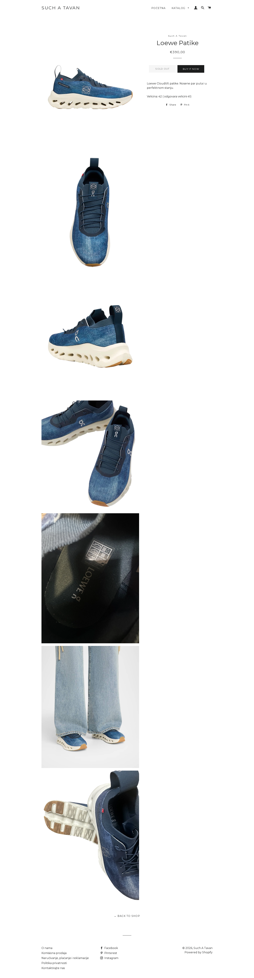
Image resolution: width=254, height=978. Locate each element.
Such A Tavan (60, 7)
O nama (46, 948)
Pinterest (110, 953)
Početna (158, 8)
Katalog (179, 8)
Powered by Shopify (199, 952)
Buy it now (191, 69)
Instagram (111, 958)
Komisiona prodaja (54, 953)
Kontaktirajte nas (53, 968)
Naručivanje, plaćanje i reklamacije (65, 958)
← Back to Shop (127, 916)
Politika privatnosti (54, 963)
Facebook (111, 948)
